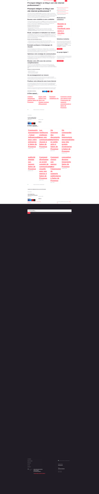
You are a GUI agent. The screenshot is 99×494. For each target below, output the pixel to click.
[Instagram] (61, 471)
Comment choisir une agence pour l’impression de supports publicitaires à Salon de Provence (56, 169)
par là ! (39, 198)
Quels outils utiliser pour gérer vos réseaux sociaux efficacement (43, 100)
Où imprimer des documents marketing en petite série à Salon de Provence (55, 139)
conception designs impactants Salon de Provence (66, 162)
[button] (43, 91)
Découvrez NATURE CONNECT (39, 473)
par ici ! (29, 198)
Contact (29, 466)
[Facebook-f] (59, 471)
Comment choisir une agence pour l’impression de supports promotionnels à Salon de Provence (66, 102)
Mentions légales (65, 201)
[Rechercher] (28, 213)
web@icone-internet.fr (61, 468)
